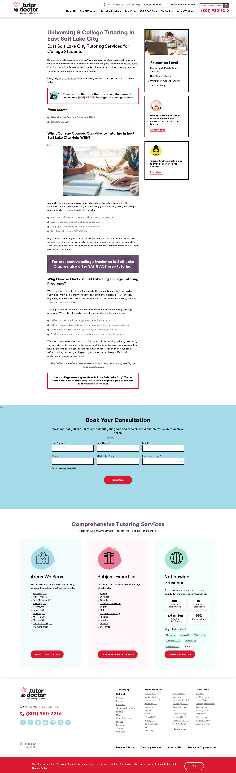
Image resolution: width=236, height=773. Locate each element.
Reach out (70, 94)
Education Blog (203, 720)
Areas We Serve (186, 11)
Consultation (158, 130)
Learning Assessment (205, 704)
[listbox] (163, 461)
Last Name (103, 443)
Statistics (105, 627)
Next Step (118, 480)
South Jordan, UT (181, 700)
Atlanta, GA (190, 641)
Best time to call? (152, 456)
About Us (71, 11)
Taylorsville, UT (179, 717)
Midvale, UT (39, 613)
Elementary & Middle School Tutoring (164, 69)
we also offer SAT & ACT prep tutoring (97, 266)
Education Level (164, 63)
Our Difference (88, 11)
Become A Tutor (125, 747)
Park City (148, 731)
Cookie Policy (40, 768)
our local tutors (67, 78)
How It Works (201, 700)
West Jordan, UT (180, 724)
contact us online (95, 383)
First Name (58, 443)
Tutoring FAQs (202, 710)
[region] (118, 765)
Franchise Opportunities (202, 747)
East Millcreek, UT (42, 600)
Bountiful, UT (40, 593)
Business (104, 597)
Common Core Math (110, 603)
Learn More (156, 172)
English (103, 607)
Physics (104, 617)
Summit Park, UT (180, 714)
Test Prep (130, 11)
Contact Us (167, 11)
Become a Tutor (203, 724)
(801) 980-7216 (215, 11)
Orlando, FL (199, 635)
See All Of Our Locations (47, 654)
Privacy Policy (163, 764)
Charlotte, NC (172, 647)
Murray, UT (38, 620)
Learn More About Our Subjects (117, 654)
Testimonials (201, 707)
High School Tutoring (160, 76)
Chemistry (105, 600)
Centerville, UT (40, 597)
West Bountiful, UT (181, 720)
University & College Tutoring (165, 81)
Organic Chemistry (110, 613)
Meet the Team (202, 697)
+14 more (187, 647)
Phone (56, 456)
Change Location (152, 5)
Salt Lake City (179, 693)
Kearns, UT (38, 607)
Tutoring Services (111, 11)
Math (102, 610)
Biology (104, 593)
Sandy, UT (177, 697)
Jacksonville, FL (173, 641)
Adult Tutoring (157, 85)
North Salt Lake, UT (42, 623)
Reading (104, 620)
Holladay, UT (39, 603)
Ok (194, 766)
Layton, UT (38, 610)
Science (104, 623)
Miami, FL (170, 635)
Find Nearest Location (179, 654)
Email (145, 443)
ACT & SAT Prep (148, 11)
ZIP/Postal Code (106, 456)
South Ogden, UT (180, 704)
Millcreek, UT (39, 617)
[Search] (226, 5)
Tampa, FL (184, 635)
